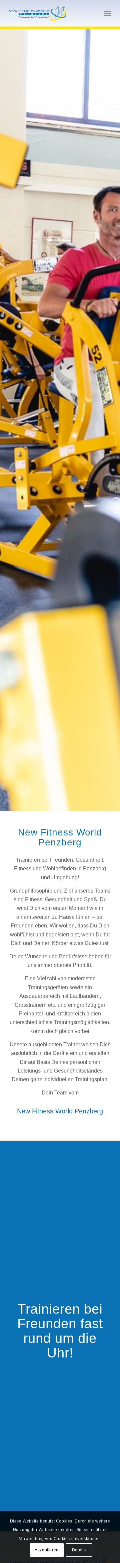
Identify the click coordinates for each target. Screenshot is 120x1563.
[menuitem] (107, 13)
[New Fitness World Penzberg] (50, 13)
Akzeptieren (47, 1550)
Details (79, 1550)
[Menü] (107, 13)
